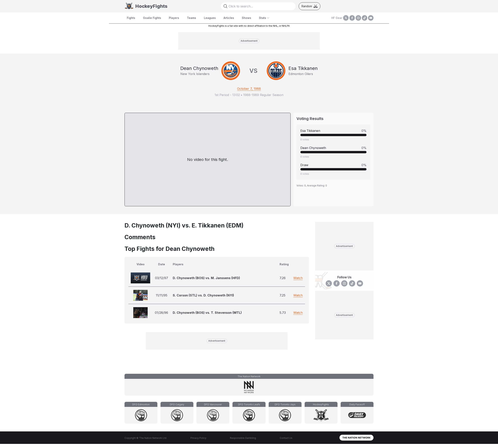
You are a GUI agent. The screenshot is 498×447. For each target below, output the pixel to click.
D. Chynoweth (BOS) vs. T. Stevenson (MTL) (207, 313)
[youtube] (371, 18)
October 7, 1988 (249, 89)
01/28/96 (161, 313)
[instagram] (358, 18)
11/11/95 (161, 295)
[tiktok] (364, 18)
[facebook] (352, 18)
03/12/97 (161, 278)
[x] (346, 18)
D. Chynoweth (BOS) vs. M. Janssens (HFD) (206, 278)
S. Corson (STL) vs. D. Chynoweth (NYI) (203, 295)
